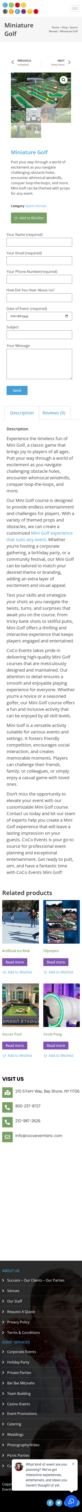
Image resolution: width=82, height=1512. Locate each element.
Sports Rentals (36, 206)
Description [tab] (22, 413)
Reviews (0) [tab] (53, 413)
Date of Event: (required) (27, 308)
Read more (15, 962)
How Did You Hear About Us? (30, 290)
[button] (64, 80)
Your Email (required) (24, 253)
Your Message (18, 345)
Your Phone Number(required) (32, 271)
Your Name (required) (25, 234)
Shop (64, 27)
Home (55, 27)
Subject (13, 327)
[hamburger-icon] (75, 8)
